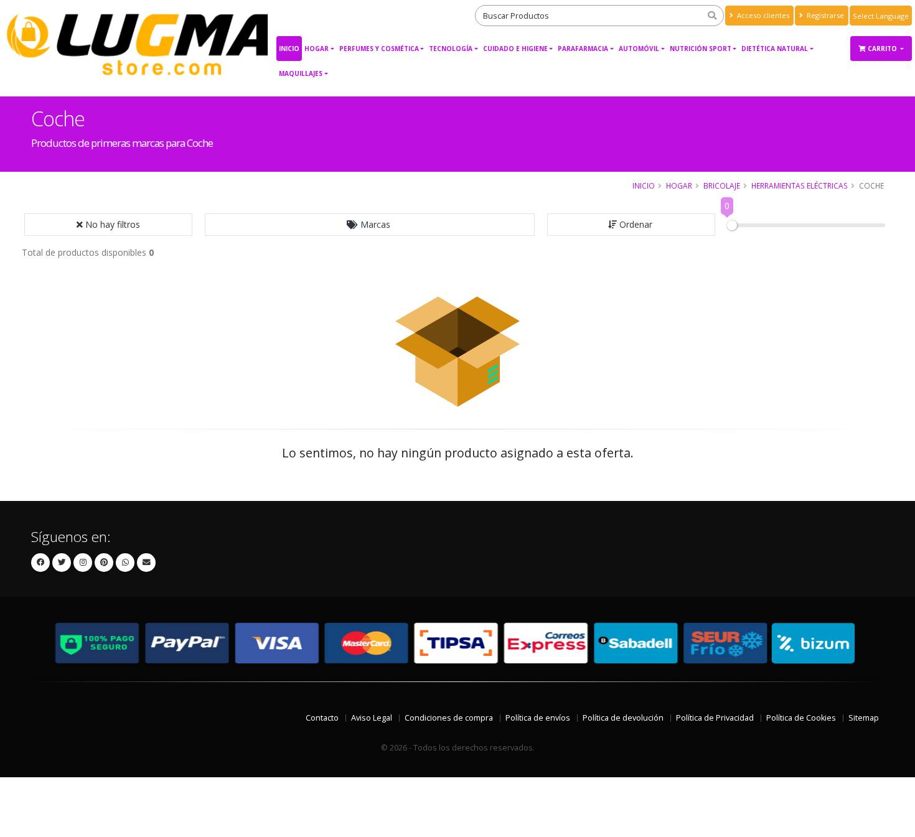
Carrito (883, 48)
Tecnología (450, 48)
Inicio (289, 48)
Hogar (316, 48)
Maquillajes (300, 73)
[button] (370, 224)
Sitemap (863, 718)
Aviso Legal (371, 718)
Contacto (322, 718)
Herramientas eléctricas (799, 185)
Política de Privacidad (715, 718)
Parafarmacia (583, 48)
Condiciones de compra (449, 718)
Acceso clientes (762, 15)
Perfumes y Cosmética (379, 48)
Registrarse (824, 15)
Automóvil (639, 48)
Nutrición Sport (700, 48)
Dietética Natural (774, 48)
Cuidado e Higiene (515, 48)
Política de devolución (623, 718)
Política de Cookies (801, 718)
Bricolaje (721, 185)
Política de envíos (537, 718)
